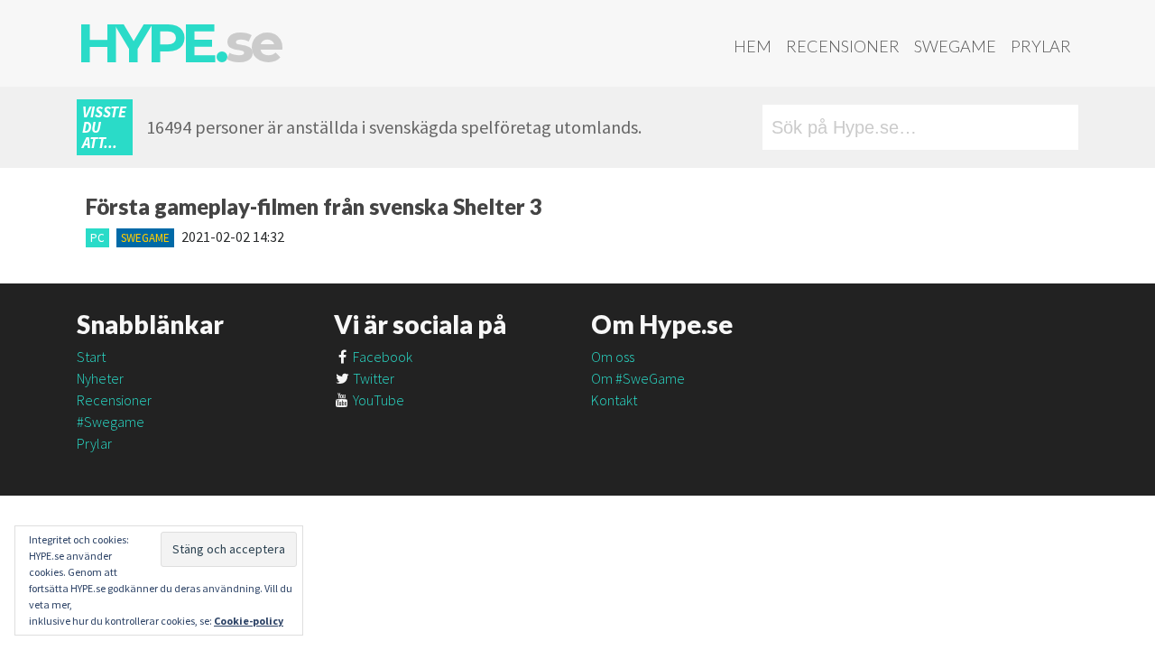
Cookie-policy (248, 620)
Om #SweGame (638, 378)
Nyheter (100, 378)
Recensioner (843, 46)
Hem (753, 46)
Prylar (1041, 46)
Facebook (381, 357)
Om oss (612, 357)
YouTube (377, 400)
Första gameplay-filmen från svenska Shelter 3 (314, 206)
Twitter (372, 378)
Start (91, 357)
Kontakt (614, 400)
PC (97, 238)
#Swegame (110, 422)
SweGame (955, 46)
